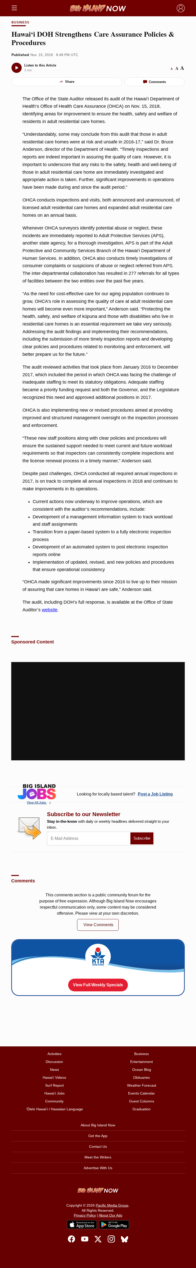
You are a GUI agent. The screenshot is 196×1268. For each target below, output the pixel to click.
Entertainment (141, 1062)
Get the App (97, 1136)
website (49, 609)
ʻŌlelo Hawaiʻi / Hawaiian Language (54, 1109)
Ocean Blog (141, 1070)
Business (20, 22)
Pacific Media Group (112, 1205)
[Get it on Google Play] (114, 1224)
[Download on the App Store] (82, 1224)
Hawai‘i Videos (54, 1077)
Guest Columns (141, 1101)
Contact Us (98, 1146)
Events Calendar (141, 1093)
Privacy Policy (85, 1215)
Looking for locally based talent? (125, 794)
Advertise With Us (98, 1168)
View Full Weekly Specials (98, 985)
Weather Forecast (141, 1085)
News (54, 1070)
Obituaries (141, 1077)
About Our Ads (110, 1215)
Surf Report (54, 1085)
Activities (54, 1054)
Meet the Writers (97, 1157)
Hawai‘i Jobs (54, 1093)
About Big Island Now (98, 1125)
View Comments (98, 925)
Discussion (54, 1062)
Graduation (141, 1109)
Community (54, 1101)
